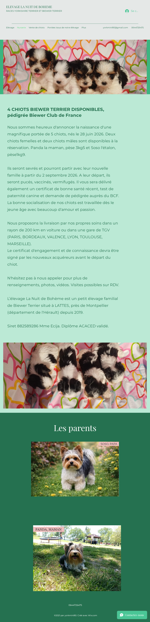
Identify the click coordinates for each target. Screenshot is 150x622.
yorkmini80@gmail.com (115, 27)
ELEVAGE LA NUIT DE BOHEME (29, 7)
